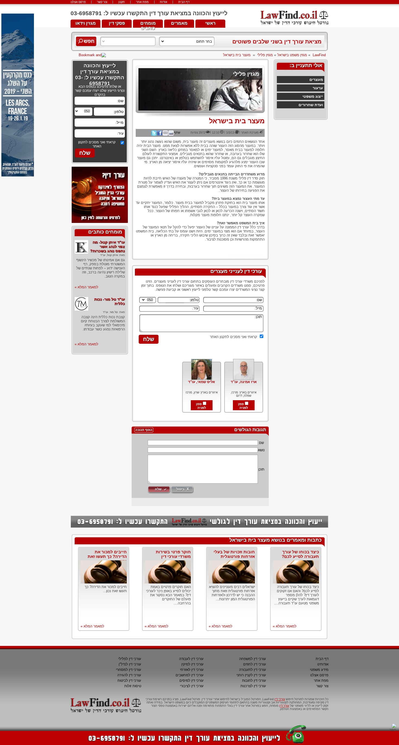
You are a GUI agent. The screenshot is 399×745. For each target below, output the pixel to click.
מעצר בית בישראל (237, 55)
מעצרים (316, 79)
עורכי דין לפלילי (129, 659)
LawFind (319, 55)
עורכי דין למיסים (191, 680)
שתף (177, 132)
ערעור (318, 88)
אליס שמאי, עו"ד (201, 382)
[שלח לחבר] (165, 134)
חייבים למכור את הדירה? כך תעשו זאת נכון (107, 556)
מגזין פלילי (265, 55)
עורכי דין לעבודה (191, 659)
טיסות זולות (132, 686)
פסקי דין (117, 23)
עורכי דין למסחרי (128, 670)
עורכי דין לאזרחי (192, 670)
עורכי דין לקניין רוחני (251, 675)
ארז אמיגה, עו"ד (244, 382)
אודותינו (322, 664)
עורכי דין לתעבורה (252, 670)
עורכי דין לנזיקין (192, 664)
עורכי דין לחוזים (254, 664)
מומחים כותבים (148, 24)
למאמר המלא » (86, 287)
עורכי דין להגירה (129, 675)
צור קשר (102, 2)
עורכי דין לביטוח (129, 680)
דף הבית (183, 2)
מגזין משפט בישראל (292, 55)
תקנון (121, 2)
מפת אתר (142, 2)
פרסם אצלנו (78, 2)
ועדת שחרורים (311, 105)
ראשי (210, 23)
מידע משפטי (319, 670)
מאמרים (179, 23)
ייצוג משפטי (312, 96)
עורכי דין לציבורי (192, 686)
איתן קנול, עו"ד (109, 255)
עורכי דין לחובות (254, 680)
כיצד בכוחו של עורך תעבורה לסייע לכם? (300, 554)
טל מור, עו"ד (110, 312)
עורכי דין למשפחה (252, 659)
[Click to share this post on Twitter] (154, 134)
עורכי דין (279, 699)
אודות (163, 2)
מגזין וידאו (85, 23)
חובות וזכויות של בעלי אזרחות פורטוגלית (234, 554)
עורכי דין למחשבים (190, 675)
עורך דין (284, 705)
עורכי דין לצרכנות (253, 686)
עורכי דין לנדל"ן (130, 664)
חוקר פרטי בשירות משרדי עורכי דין (173, 554)
